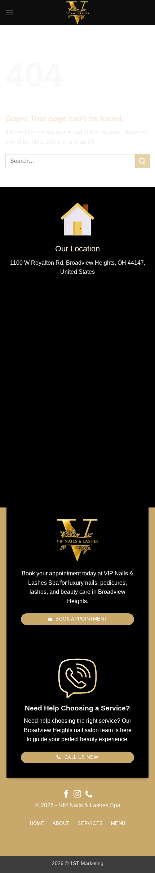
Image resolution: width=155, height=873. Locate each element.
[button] (9, 12)
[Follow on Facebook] (66, 794)
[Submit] (142, 161)
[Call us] (89, 794)
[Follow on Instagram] (77, 794)
